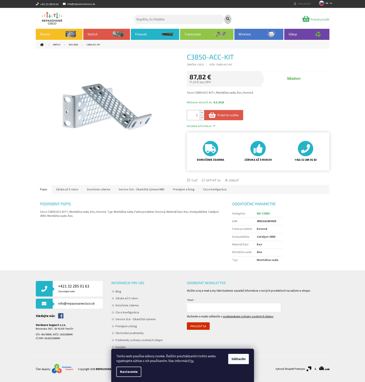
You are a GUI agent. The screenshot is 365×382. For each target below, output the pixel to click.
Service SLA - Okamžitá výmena (135, 319)
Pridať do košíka (228, 115)
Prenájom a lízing (126, 326)
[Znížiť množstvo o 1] (202, 117)
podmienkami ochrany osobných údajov (248, 316)
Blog (118, 291)
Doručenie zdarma (127, 305)
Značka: (195, 65)
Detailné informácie (199, 126)
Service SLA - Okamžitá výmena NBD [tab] (141, 189)
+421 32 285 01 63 (73, 288)
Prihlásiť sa (198, 326)
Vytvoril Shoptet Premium (290, 369)
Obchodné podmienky (129, 333)
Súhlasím (238, 359)
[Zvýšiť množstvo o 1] (202, 112)
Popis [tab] (43, 189)
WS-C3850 (263, 213)
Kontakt (120, 347)
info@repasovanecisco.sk (76, 303)
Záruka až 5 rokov (126, 298)
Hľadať (227, 19)
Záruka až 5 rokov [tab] (67, 189)
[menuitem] (59, 34)
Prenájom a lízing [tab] (184, 189)
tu (191, 361)
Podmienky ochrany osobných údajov (139, 340)
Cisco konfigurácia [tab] (215, 189)
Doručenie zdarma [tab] (98, 189)
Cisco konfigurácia (127, 312)
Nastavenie (129, 371)
